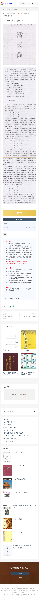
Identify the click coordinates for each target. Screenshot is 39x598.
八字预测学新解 (25, 350)
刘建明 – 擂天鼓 (15, 298)
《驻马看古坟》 (7, 425)
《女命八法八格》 (8, 441)
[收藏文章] (10, 306)
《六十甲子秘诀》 (18, 452)
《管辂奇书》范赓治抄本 (10, 438)
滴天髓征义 (6, 350)
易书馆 (15, 9)
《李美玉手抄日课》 (9, 430)
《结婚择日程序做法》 (20, 532)
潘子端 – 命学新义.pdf (30, 316)
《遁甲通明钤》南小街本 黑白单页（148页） (16, 435)
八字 (5, 234)
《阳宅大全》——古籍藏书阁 (21, 492)
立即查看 (20, 573)
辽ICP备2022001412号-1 (28, 595)
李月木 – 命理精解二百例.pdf (9, 317)
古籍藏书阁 (10, 9)
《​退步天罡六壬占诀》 (9, 422)
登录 (26, 394)
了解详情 (20, 577)
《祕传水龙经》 (18, 519)
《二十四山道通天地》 (9, 427)
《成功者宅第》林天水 (20, 465)
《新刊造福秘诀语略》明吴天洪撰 (13, 433)
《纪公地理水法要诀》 (20, 479)
